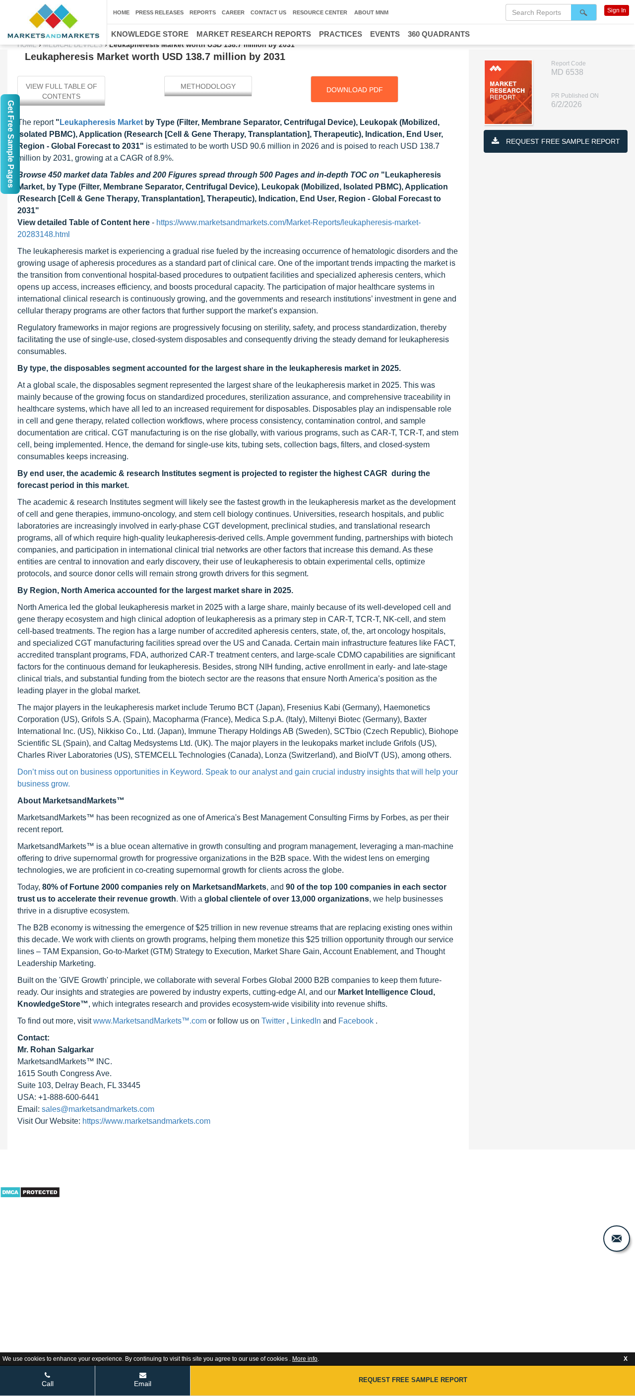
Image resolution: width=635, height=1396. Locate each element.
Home (121, 12)
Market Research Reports (253, 34)
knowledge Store (150, 34)
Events (385, 34)
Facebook (357, 1021)
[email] (616, 1238)
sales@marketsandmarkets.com (98, 1109)
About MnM (371, 12)
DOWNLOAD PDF (354, 90)
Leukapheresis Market (101, 122)
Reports (203, 12)
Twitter (274, 1021)
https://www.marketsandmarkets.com (146, 1121)
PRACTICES (340, 34)
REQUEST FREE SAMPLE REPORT (562, 141)
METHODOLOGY (208, 86)
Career (233, 12)
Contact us (268, 12)
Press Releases (159, 12)
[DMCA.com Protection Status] (30, 1191)
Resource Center (320, 12)
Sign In (616, 10)
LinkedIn (307, 1021)
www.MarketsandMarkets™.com (150, 1021)
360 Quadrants (439, 34)
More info (305, 1358)
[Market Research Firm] (53, 21)
